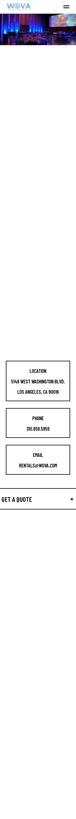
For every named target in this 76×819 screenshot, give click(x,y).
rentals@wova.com (38, 465)
